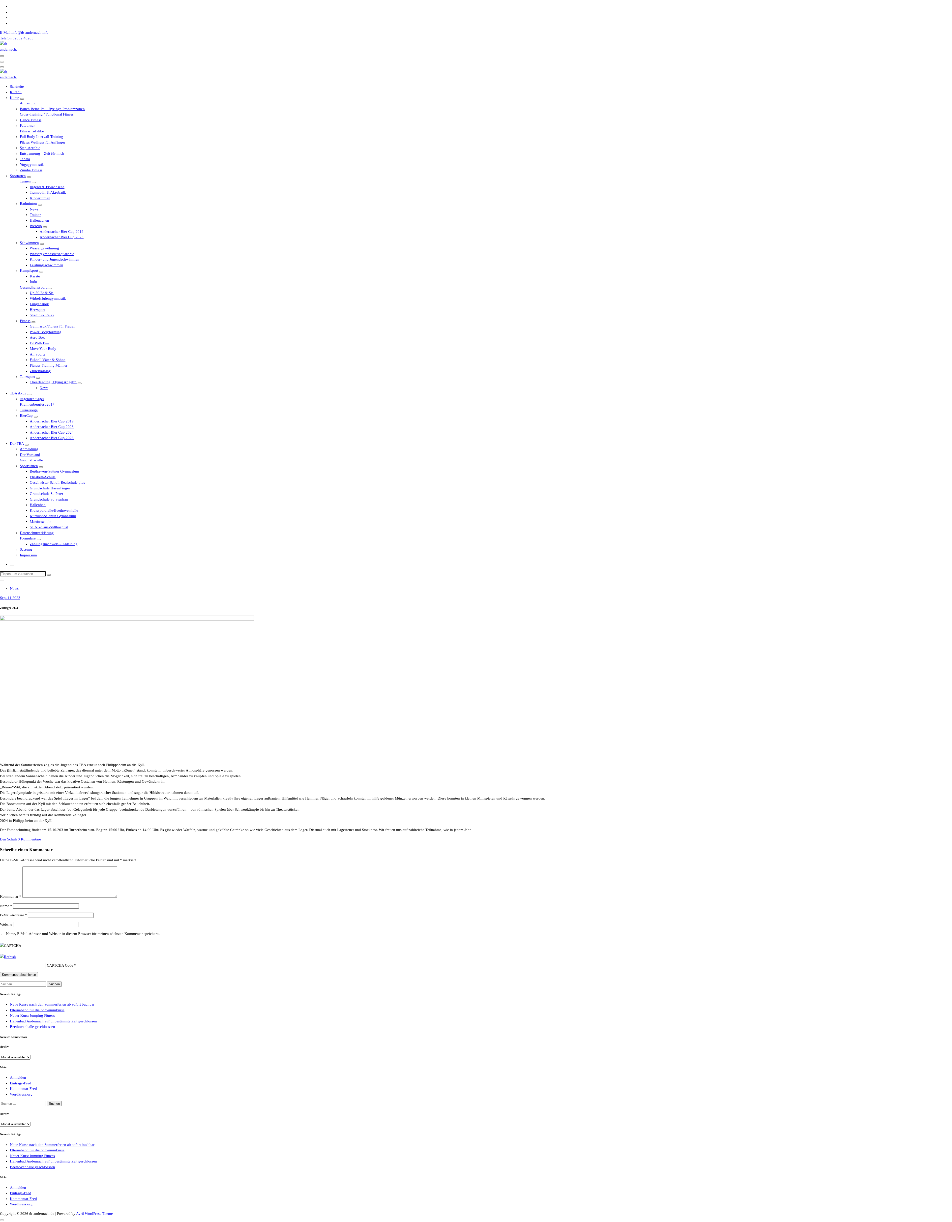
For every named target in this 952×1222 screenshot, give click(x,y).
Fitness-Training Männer (48, 365)
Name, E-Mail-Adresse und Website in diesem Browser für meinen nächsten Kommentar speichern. (83, 934)
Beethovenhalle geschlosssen (32, 1027)
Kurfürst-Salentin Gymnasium (53, 516)
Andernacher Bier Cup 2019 (62, 232)
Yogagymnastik (32, 165)
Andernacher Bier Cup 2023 (62, 237)
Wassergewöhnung (44, 248)
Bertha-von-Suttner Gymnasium (54, 471)
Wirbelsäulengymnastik (48, 298)
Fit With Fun (39, 343)
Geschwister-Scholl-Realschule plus (57, 482)
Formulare (28, 538)
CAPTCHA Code (60, 965)
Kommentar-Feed (23, 1089)
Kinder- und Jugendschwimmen (54, 259)
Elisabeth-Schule (43, 477)
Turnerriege (29, 410)
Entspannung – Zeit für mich (42, 153)
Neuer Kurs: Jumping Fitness (32, 1015)
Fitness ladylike (32, 131)
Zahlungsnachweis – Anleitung (54, 544)
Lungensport (39, 304)
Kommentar (10, 896)
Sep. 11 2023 (10, 598)
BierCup (26, 415)
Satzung (26, 549)
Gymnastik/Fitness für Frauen (52, 326)
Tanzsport (27, 377)
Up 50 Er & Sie (42, 293)
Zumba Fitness (31, 170)
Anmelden (18, 1077)
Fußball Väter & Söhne (47, 360)
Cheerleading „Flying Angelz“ (53, 382)
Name (6, 906)
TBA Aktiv (18, 393)
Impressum (28, 555)
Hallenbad (38, 505)
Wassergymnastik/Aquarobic (52, 254)
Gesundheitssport (33, 287)
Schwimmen (29, 243)
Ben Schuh (8, 839)
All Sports (37, 354)
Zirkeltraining (40, 371)
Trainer (35, 215)
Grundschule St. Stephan (49, 499)
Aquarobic (28, 103)
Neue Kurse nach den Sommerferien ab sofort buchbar (52, 1004)
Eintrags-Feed (20, 1083)
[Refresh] (8, 957)
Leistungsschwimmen (46, 265)
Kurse (14, 98)
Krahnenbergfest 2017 (37, 404)
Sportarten (18, 176)
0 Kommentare (29, 839)
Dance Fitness (30, 120)
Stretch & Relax (42, 315)
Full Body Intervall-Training (41, 137)
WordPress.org (21, 1094)
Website (6, 924)
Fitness (25, 321)
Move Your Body (43, 349)
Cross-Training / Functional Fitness (47, 114)
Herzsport (37, 310)
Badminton (28, 204)
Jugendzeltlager (32, 399)
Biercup (36, 226)
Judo (33, 282)
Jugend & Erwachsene (47, 187)
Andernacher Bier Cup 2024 (52, 432)
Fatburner (27, 125)
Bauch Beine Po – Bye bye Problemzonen (52, 109)
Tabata (25, 159)
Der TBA (17, 444)
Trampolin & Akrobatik (48, 192)
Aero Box (37, 337)
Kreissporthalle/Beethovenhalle (54, 510)
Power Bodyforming (45, 332)
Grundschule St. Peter (46, 494)
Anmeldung (29, 449)
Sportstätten (29, 466)
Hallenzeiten (39, 220)
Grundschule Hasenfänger (50, 488)
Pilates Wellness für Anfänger (42, 142)
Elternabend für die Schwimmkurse (37, 1010)
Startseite (17, 87)
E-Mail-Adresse (13, 915)
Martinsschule (40, 522)
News (34, 209)
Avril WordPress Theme (94, 1214)
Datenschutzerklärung (37, 533)
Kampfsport (29, 270)
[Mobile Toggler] (22, 99)
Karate (35, 276)
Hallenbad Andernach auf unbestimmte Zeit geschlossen (53, 1021)
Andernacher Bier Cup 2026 (52, 438)
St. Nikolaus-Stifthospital (49, 527)
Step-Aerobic (30, 148)
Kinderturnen (40, 198)
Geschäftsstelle (31, 460)
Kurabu (16, 92)
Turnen (25, 181)
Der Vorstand (30, 455)
